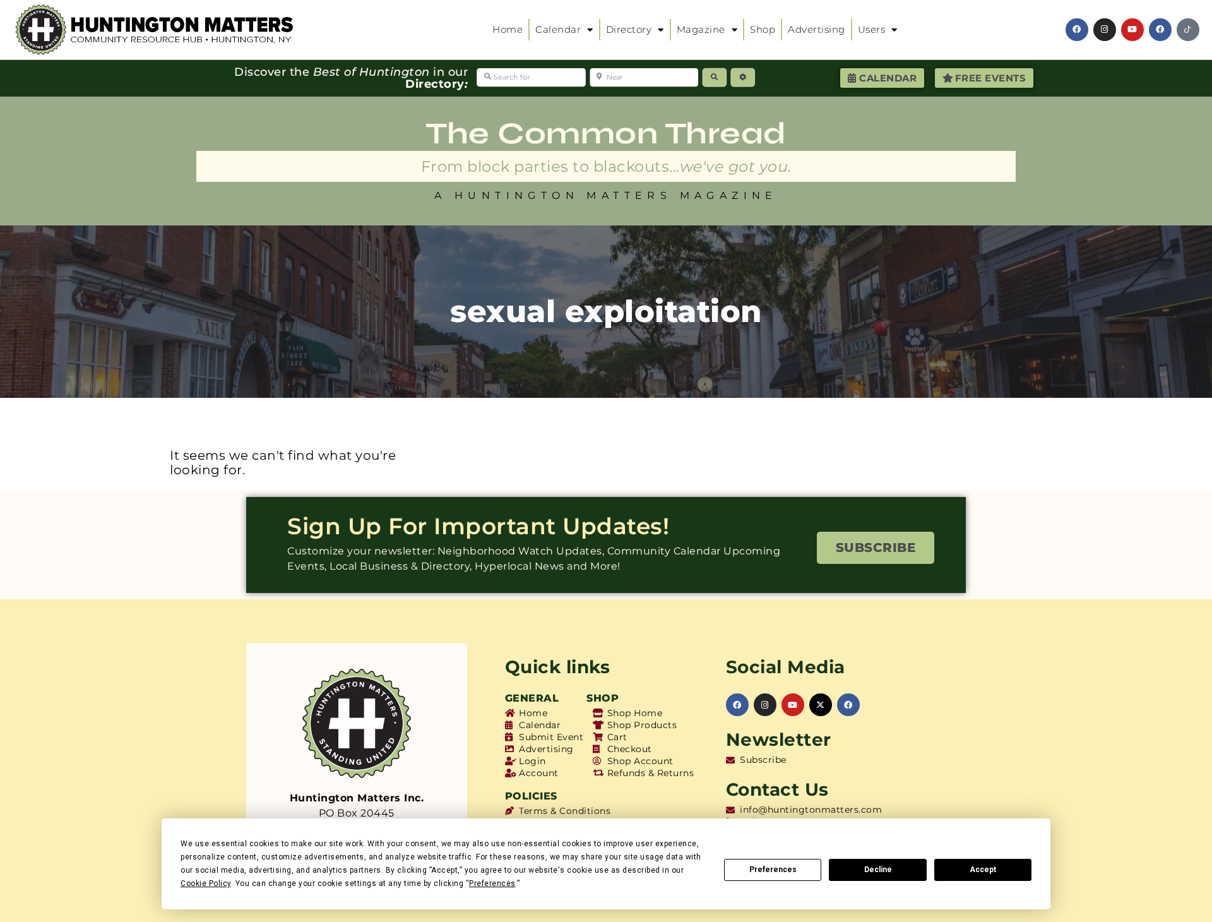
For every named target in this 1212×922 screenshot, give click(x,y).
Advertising (816, 29)
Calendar (558, 29)
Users (872, 29)
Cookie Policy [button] (206, 883)
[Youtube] (1132, 29)
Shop (762, 29)
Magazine (701, 29)
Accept (983, 869)
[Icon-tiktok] (1188, 29)
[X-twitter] (820, 704)
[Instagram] (1104, 29)
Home (507, 29)
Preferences (773, 869)
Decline (878, 869)
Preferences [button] (492, 883)
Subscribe (876, 547)
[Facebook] (1077, 29)
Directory (629, 29)
